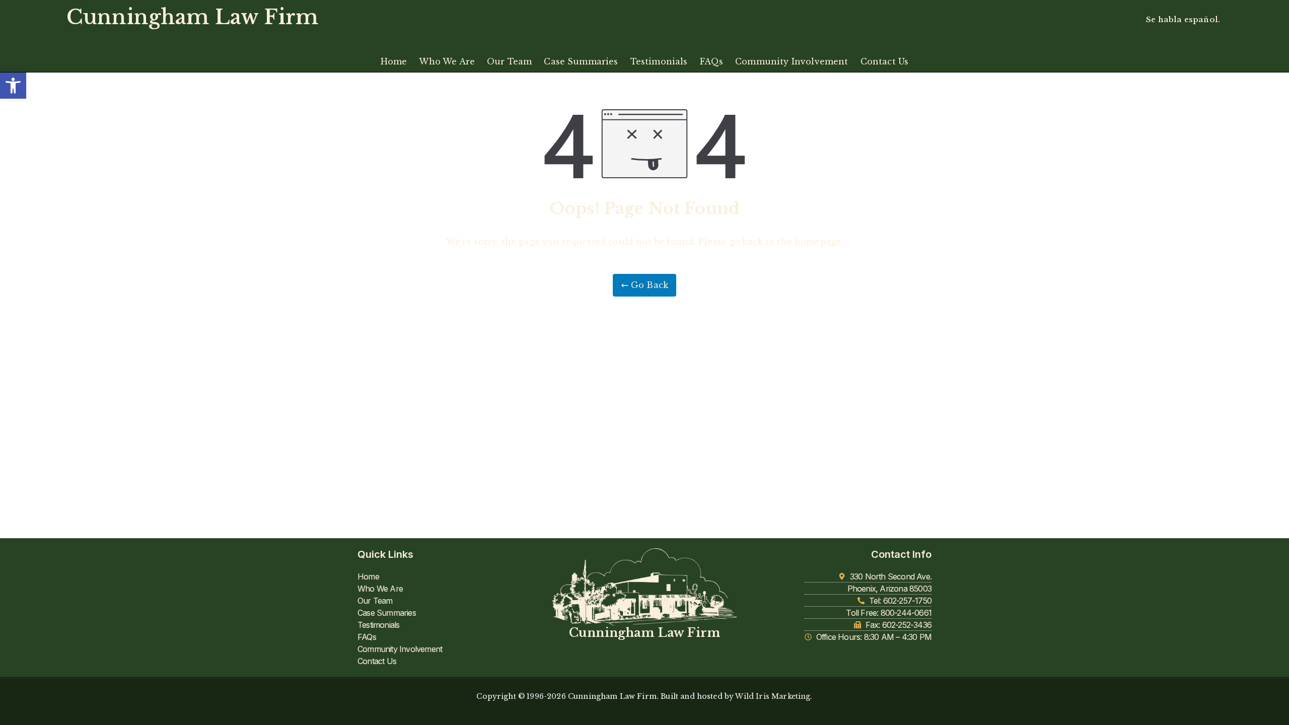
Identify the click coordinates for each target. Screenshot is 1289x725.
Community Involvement (791, 61)
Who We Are (447, 61)
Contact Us (885, 61)
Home (394, 61)
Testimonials (659, 61)
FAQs (712, 61)
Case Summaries (581, 61)
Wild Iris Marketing (772, 696)
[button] (13, 85)
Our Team (509, 61)
